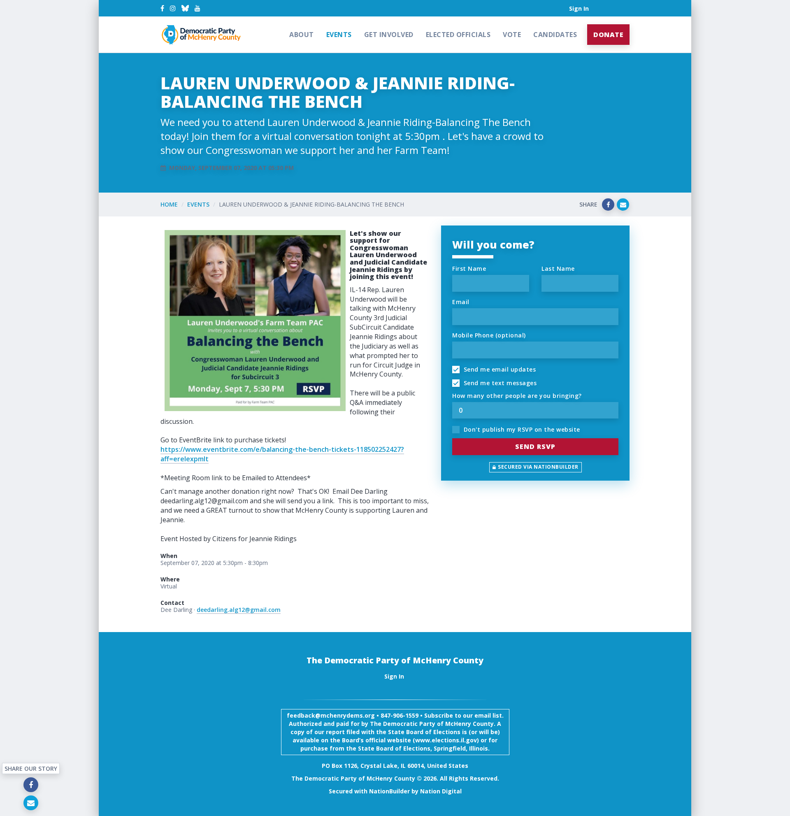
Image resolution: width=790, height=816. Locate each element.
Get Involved (389, 34)
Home (169, 204)
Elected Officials (458, 34)
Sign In (579, 8)
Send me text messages (499, 383)
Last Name (558, 268)
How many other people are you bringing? (517, 396)
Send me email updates (499, 369)
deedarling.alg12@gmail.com (239, 610)
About (301, 34)
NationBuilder (389, 791)
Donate (608, 34)
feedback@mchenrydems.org (331, 715)
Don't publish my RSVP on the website (521, 429)
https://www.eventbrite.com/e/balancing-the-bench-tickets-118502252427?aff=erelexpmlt (282, 454)
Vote (512, 34)
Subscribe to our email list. (464, 715)
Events (339, 34)
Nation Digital (441, 791)
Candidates (555, 34)
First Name (469, 268)
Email (460, 302)
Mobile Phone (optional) (489, 335)
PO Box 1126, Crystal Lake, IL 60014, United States (395, 766)
